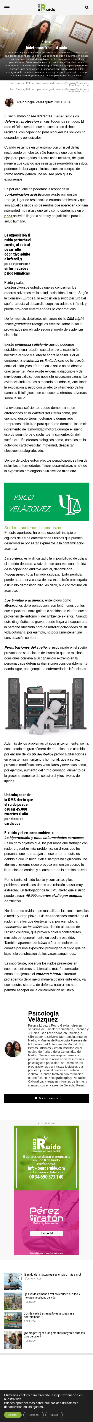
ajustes (38, 1407)
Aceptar (12, 1414)
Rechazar (33, 1414)
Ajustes (54, 1414)
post (8, 216)
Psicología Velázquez (35, 102)
